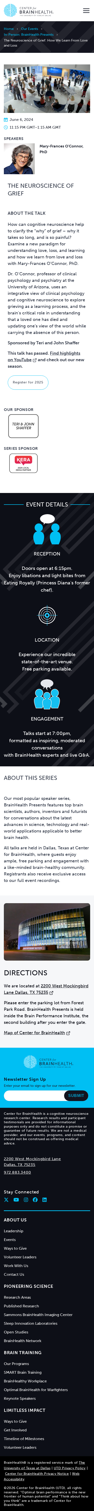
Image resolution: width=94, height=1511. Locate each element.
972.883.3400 (17, 1172)
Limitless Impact (25, 1410)
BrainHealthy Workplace (25, 1381)
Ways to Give (15, 1248)
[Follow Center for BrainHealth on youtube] (16, 1199)
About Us (15, 1220)
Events (10, 1239)
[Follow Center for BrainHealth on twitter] (6, 1199)
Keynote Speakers (20, 1398)
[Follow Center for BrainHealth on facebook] (35, 1199)
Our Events (29, 29)
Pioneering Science (28, 1286)
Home (9, 29)
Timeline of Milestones (24, 1438)
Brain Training (23, 1352)
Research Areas (17, 1297)
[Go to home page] (48, 1061)
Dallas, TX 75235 (19, 1164)
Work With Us (16, 1265)
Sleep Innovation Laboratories (30, 1323)
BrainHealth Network (22, 1340)
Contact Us (14, 1274)
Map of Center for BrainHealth (34, 1032)
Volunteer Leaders (20, 1257)
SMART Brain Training (22, 1372)
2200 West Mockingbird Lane (32, 1159)
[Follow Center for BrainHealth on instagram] (26, 1199)
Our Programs (16, 1363)
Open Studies (16, 1332)
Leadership (13, 1231)
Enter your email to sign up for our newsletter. (40, 1086)
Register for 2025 (28, 382)
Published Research (21, 1306)
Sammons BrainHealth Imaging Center (38, 1314)
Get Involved (15, 1430)
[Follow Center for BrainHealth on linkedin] (44, 1199)
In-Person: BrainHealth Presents (29, 35)
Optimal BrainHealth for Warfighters (36, 1389)
